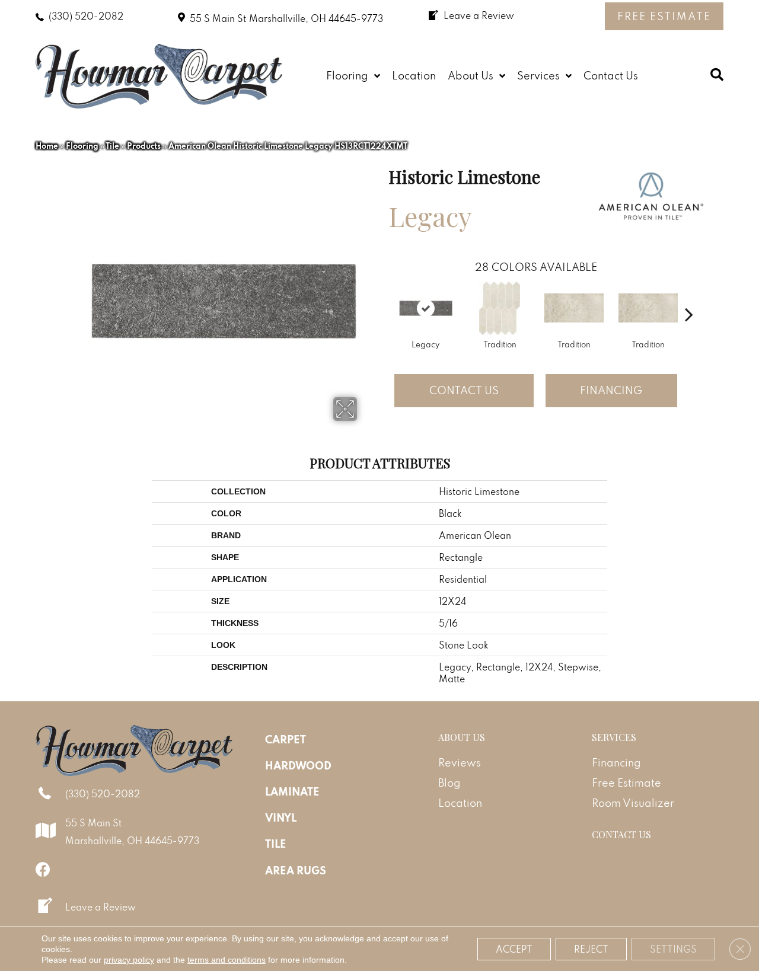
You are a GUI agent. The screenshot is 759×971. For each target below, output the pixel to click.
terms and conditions (226, 959)
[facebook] (43, 869)
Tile (112, 145)
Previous (382, 296)
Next (689, 296)
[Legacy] (425, 308)
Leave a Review (100, 907)
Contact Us (464, 390)
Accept (514, 949)
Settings (673, 949)
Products (144, 145)
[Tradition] (499, 308)
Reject (591, 949)
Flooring (82, 145)
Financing (611, 390)
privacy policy (129, 959)
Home (47, 145)
